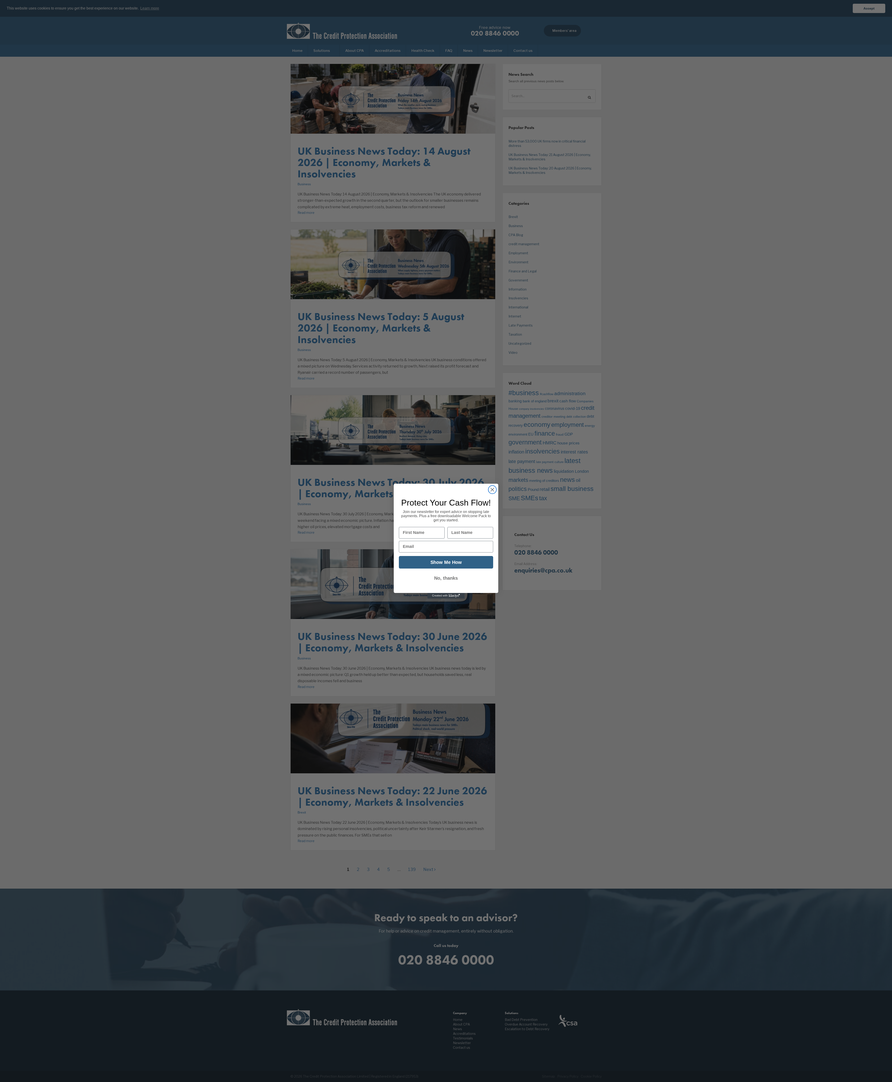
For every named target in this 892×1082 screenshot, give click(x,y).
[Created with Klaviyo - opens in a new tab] (446, 596)
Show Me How (446, 562)
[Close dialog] (492, 490)
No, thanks (446, 578)
